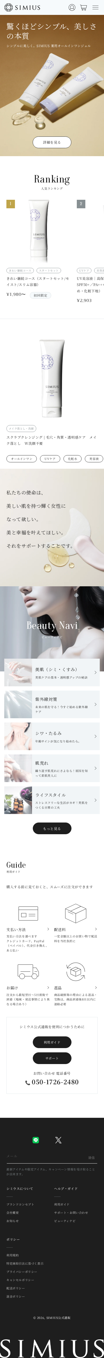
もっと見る (52, 828)
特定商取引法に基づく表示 (24, 1263)
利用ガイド (52, 1042)
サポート (52, 1058)
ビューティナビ (64, 1221)
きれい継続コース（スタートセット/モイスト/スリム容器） (37, 281)
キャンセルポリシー (20, 1280)
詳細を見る (52, 142)
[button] (95, 7)
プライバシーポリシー (21, 1271)
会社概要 (12, 1212)
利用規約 (12, 1255)
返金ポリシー (15, 1296)
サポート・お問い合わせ (71, 1212)
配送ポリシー (15, 1288)
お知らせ (12, 1221)
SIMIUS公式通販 (58, 1317)
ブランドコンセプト (20, 1204)
